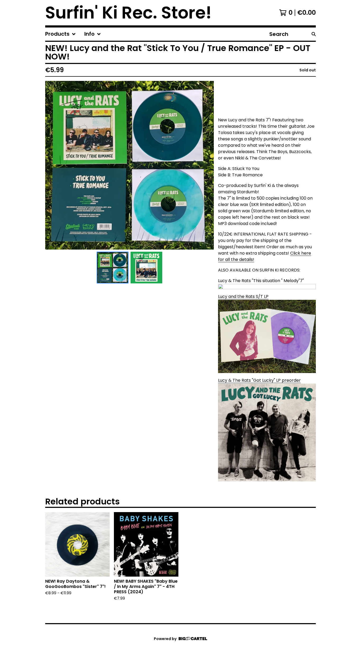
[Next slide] (206, 165)
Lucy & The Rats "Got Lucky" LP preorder (259, 380)
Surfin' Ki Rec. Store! (128, 12)
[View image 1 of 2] (112, 267)
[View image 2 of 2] (146, 267)
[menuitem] (60, 34)
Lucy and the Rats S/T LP (243, 296)
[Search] (313, 34)
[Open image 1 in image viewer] (129, 165)
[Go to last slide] (52, 165)
